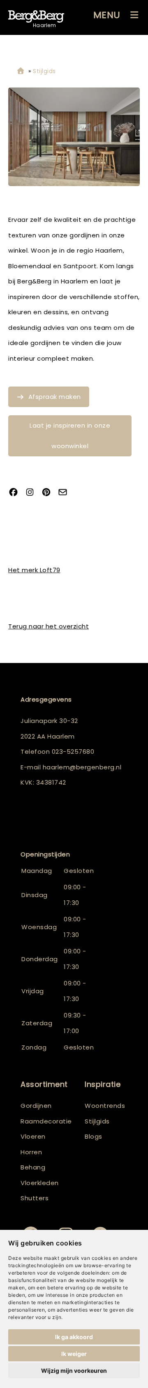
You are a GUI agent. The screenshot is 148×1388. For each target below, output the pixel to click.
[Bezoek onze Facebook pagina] (16, 492)
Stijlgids (97, 1121)
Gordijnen (36, 1105)
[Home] (20, 71)
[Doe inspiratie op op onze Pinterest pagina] (49, 492)
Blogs (93, 1136)
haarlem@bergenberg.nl (82, 767)
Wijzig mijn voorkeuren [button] (74, 1370)
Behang (33, 1167)
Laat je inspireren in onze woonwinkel (70, 435)
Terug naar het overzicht (48, 626)
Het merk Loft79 (34, 570)
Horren (31, 1152)
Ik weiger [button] (74, 1353)
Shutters (35, 1198)
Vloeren (33, 1136)
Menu (106, 15)
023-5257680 (73, 751)
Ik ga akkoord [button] (74, 1336)
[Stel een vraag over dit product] (66, 492)
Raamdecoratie (46, 1121)
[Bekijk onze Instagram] (33, 492)
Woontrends (105, 1105)
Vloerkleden (40, 1183)
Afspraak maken (54, 396)
